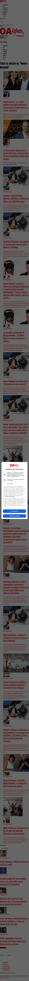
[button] (14, 484)
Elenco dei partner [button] (10, 496)
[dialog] (14, 490)
